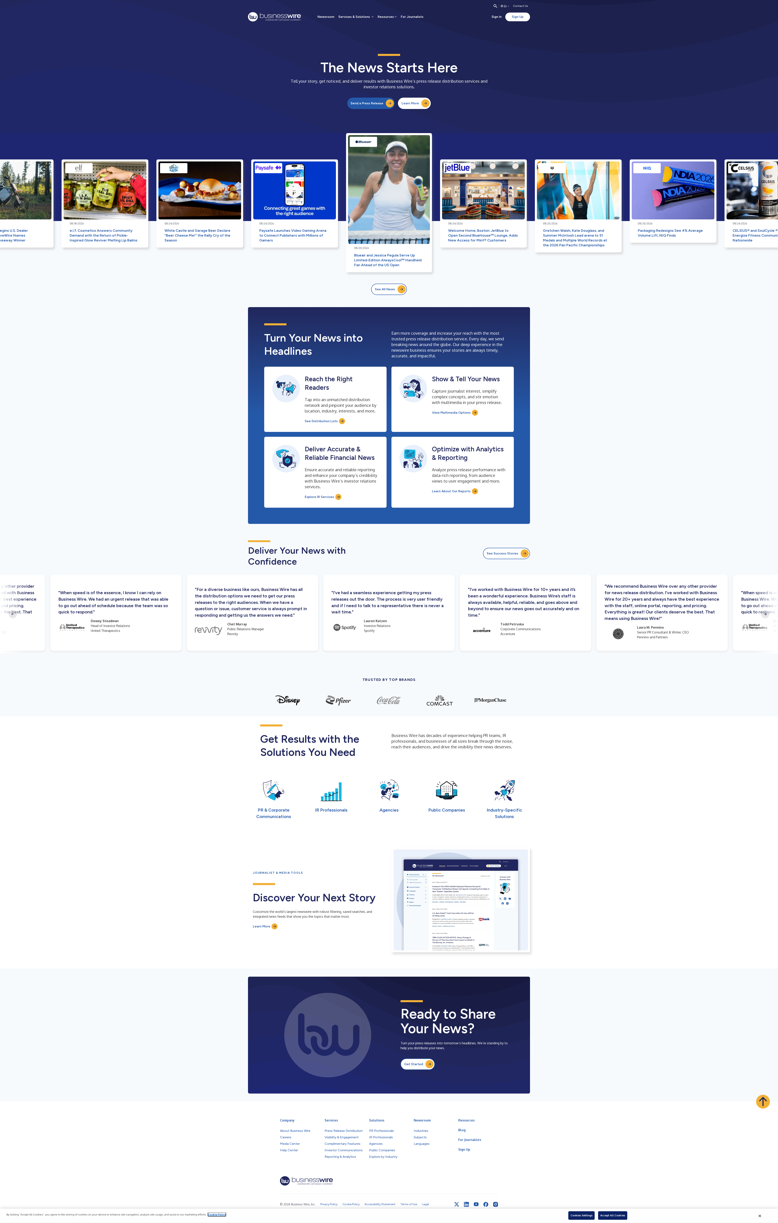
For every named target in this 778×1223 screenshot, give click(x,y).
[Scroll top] (763, 1102)
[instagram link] (495, 1204)
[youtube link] (476, 1204)
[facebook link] (485, 1204)
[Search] (495, 6)
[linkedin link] (466, 1204)
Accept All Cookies (612, 1215)
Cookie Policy (217, 1214)
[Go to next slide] (765, 614)
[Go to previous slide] (13, 614)
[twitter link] (456, 1204)
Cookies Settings (581, 1215)
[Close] (760, 1216)
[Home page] (274, 16)
